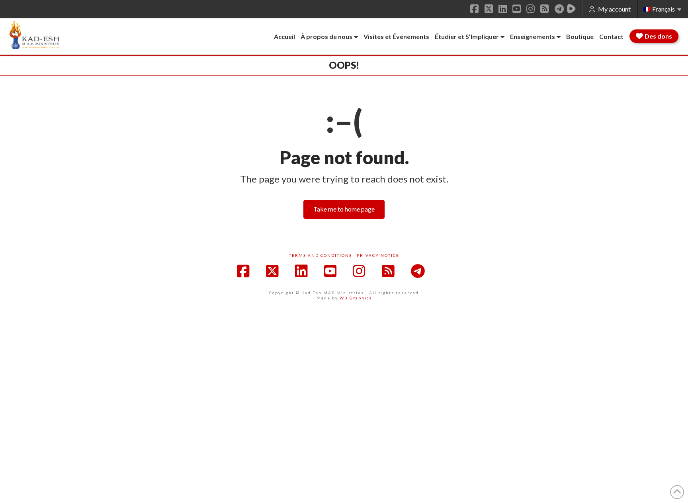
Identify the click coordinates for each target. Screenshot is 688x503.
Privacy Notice (378, 255)
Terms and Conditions (320, 255)
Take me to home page (344, 209)
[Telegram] (559, 9)
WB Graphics (356, 297)
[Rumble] (571, 9)
